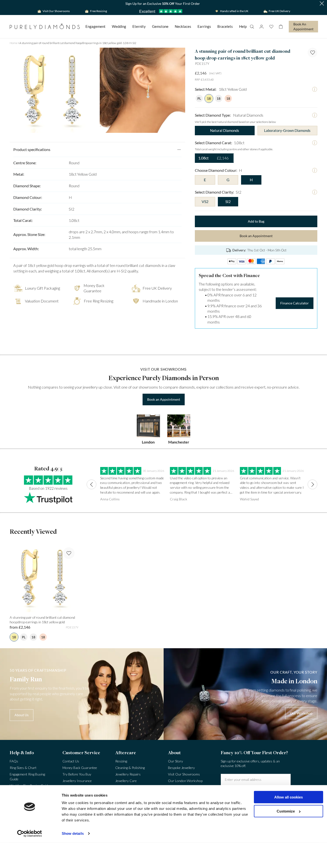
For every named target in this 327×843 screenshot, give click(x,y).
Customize (286, 811)
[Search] (251, 26)
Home (13, 43)
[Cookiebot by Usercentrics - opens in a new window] (29, 833)
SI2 (228, 201)
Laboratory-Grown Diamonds (287, 130)
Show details (73, 833)
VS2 (205, 201)
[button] (322, 3)
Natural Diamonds (224, 130)
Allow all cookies (288, 797)
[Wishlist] (271, 26)
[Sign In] (261, 26)
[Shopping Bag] (280, 26)
